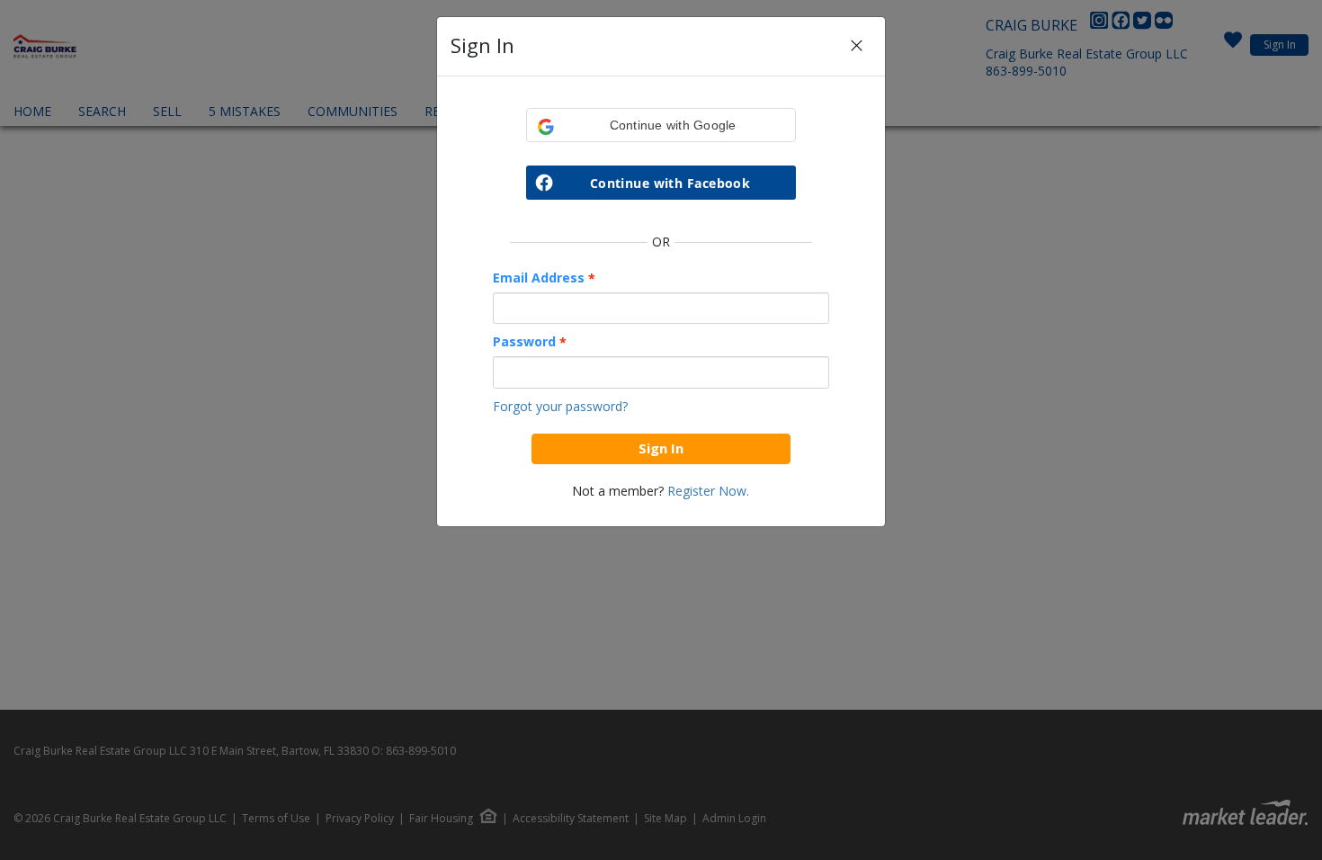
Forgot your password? (560, 406)
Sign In (661, 448)
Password (530, 342)
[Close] (856, 46)
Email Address (544, 278)
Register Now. (708, 490)
